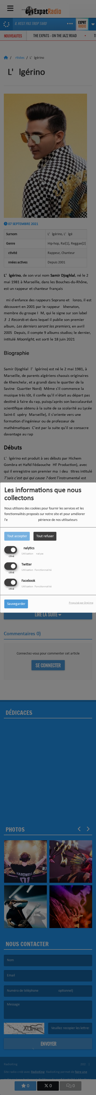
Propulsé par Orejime (81, 603)
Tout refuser (45, 536)
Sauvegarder (16, 604)
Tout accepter (17, 536)
